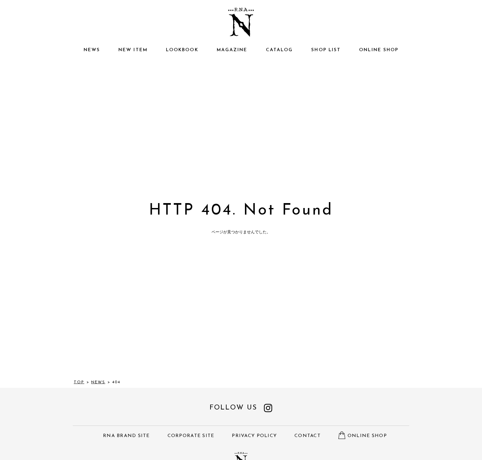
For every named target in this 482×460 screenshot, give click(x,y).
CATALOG (279, 50)
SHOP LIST (326, 50)
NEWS (92, 50)
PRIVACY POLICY (254, 435)
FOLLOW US (233, 407)
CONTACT (307, 435)
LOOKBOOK (182, 50)
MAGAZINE (232, 50)
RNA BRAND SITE (126, 435)
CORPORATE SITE (191, 435)
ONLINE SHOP (378, 50)
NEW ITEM (133, 50)
